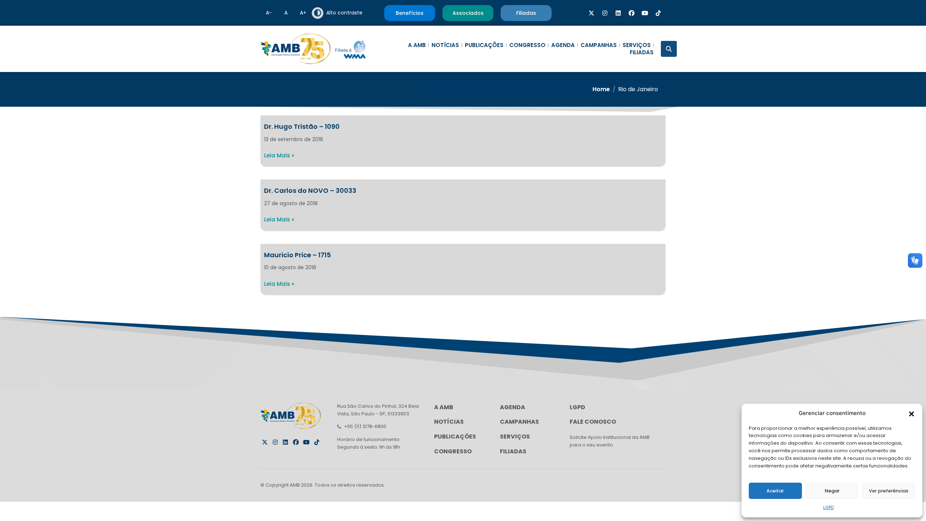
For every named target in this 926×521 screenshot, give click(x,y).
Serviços (637, 45)
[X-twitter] (591, 13)
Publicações (484, 45)
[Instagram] (605, 13)
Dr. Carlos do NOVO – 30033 (310, 190)
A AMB (417, 45)
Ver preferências (888, 490)
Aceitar (775, 490)
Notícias (445, 45)
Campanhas (599, 45)
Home (601, 89)
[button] (911, 413)
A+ (303, 12)
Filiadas (642, 52)
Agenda (563, 45)
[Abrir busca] (669, 49)
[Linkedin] (618, 13)
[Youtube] (645, 13)
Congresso (527, 45)
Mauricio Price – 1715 (297, 254)
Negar (832, 490)
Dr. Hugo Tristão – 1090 (302, 126)
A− (269, 12)
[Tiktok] (658, 13)
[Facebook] (631, 13)
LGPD (828, 507)
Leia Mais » (279, 155)
